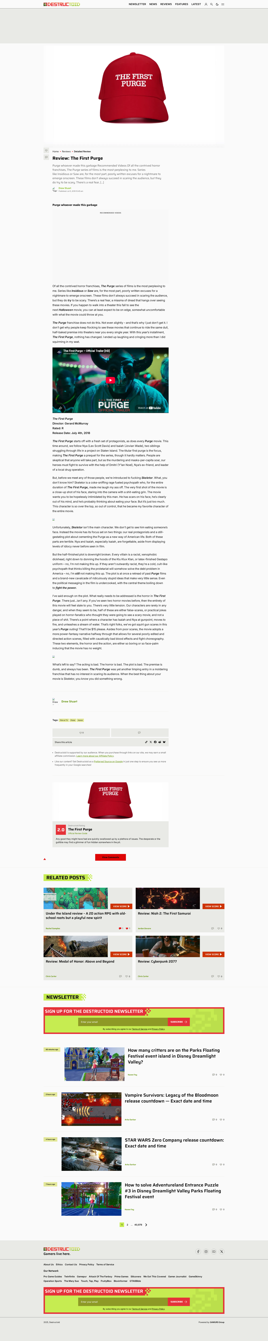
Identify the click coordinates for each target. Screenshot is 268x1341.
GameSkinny (195, 1276)
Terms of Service (139, 1029)
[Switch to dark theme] (217, 4)
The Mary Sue (71, 1281)
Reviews (166, 4)
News (153, 4)
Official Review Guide (77, 833)
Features (181, 4)
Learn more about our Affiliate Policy (95, 755)
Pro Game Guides (53, 1276)
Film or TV (64, 720)
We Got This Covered (154, 1276)
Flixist (73, 720)
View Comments (110, 857)
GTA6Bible (135, 1281)
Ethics (59, 1264)
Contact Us (71, 1264)
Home (55, 151)
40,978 (138, 1224)
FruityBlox (106, 1281)
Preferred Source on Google (108, 761)
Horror (80, 720)
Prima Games (121, 1276)
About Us (49, 1264)
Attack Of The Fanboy (100, 1276)
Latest (196, 4)
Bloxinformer (120, 1281)
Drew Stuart (65, 188)
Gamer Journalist (177, 1276)
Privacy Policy (158, 1029)
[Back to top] (45, 859)
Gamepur (82, 1276)
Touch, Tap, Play (90, 1281)
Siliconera (136, 1276)
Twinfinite (69, 1276)
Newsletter (137, 4)
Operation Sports (53, 1281)
